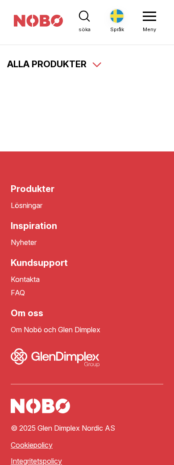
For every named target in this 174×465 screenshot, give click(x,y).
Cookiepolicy (32, 445)
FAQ (18, 293)
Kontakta (25, 279)
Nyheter (24, 242)
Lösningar (26, 205)
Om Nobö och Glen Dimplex (55, 330)
